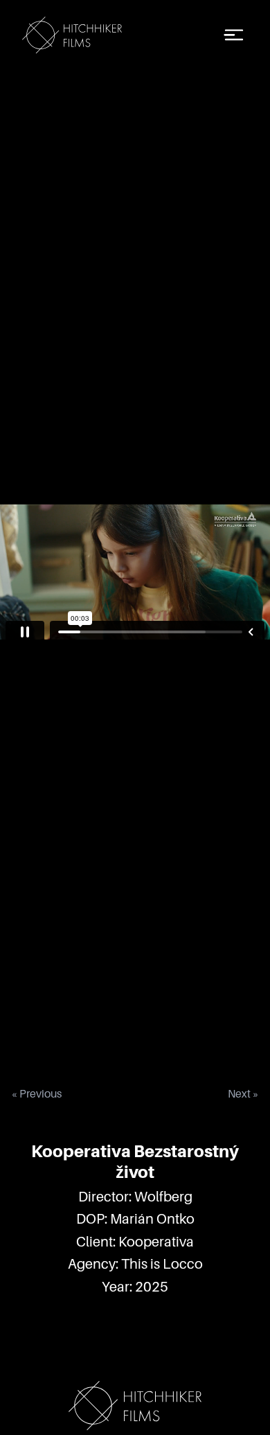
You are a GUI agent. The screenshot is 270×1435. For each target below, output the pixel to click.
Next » (243, 1094)
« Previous (36, 1094)
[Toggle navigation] (234, 35)
